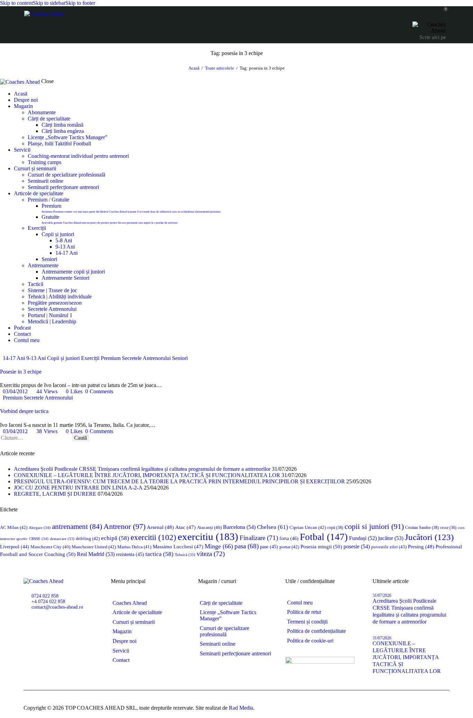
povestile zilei (389, 546)
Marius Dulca (134, 546)
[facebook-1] (32, 624)
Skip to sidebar (49, 3)
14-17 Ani (14, 358)
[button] (71, 391)
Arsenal (160, 527)
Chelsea (272, 527)
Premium (111, 358)
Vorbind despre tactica (24, 411)
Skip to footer (80, 3)
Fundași (363, 538)
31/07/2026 (382, 595)
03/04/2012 (15, 391)
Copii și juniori (63, 358)
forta (288, 538)
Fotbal (324, 537)
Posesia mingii (321, 546)
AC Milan (13, 527)
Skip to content (16, 3)
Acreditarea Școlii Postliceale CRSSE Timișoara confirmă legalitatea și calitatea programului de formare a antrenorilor (142, 469)
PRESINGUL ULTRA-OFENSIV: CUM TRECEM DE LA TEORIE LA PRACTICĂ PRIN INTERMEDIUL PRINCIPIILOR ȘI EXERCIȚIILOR (179, 481)
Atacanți (209, 527)
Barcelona (239, 527)
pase (269, 546)
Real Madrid (96, 554)
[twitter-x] (2, 352)
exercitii (153, 537)
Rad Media (241, 708)
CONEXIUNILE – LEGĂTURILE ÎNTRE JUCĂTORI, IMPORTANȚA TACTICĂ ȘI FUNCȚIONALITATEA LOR (147, 475)
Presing (421, 546)
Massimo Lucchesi (178, 546)
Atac (185, 527)
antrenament (77, 526)
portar (289, 546)
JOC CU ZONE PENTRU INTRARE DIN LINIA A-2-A (78, 488)
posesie (356, 546)
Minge (219, 546)
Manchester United (94, 546)
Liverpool (14, 546)
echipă (115, 538)
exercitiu (208, 536)
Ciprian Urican (307, 527)
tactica (159, 554)
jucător (390, 538)
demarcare (62, 539)
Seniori (180, 358)
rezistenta (130, 554)
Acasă (193, 68)
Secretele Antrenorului (146, 358)
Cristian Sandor (422, 527)
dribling (88, 538)
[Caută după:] (36, 438)
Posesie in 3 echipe (21, 372)
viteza (211, 553)
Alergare (40, 528)
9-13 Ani (36, 358)
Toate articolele (219, 68)
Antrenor (124, 526)
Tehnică (185, 555)
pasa (246, 546)
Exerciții (90, 358)
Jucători (429, 537)
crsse (448, 528)
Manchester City (50, 547)
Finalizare (259, 537)
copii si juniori (374, 526)
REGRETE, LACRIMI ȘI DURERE (55, 494)
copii (335, 527)
